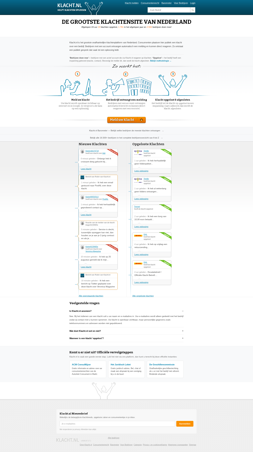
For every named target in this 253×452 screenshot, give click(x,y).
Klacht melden (132, 3)
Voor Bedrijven (181, 3)
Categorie (138, 445)
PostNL (105, 199)
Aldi (103, 153)
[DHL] (138, 235)
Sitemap (192, 445)
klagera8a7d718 (92, 151)
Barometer (166, 3)
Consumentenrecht (150, 3)
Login (192, 3)
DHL (145, 234)
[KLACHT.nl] (80, 8)
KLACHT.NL (67, 440)
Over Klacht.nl (86, 445)
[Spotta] (138, 152)
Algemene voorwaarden (178, 445)
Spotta (146, 151)
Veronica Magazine (93, 251)
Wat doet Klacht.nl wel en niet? (85, 331)
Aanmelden (184, 424)
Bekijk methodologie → (160, 61)
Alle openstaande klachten (91, 296)
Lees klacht (86, 169)
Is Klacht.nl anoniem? (80, 311)
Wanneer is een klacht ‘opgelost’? (86, 338)
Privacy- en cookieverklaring (155, 445)
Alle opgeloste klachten (143, 296)
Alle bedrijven (113, 438)
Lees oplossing (141, 171)
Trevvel (137, 207)
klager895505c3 (92, 197)
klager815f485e (92, 247)
